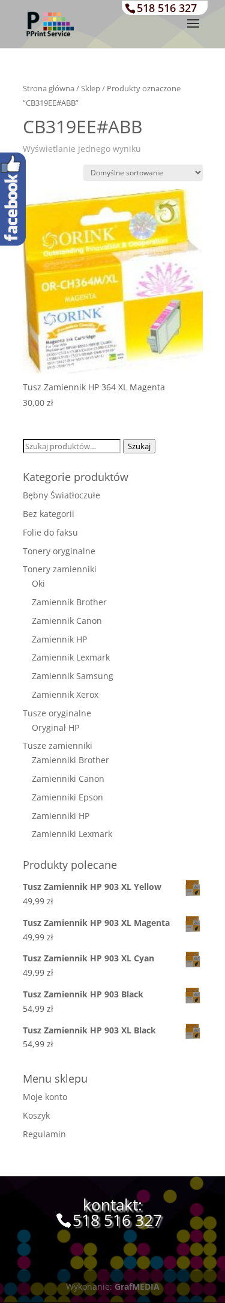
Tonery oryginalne (59, 551)
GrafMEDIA (137, 1286)
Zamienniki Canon (68, 778)
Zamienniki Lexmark (72, 833)
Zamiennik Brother (69, 602)
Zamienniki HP (60, 815)
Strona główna (48, 88)
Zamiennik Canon (67, 620)
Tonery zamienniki (60, 569)
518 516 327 (167, 8)
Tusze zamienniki (57, 745)
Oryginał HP (55, 727)
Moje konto (45, 1096)
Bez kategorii (48, 513)
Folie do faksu (50, 532)
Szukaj (139, 446)
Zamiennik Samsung (72, 676)
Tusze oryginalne (57, 713)
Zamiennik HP (59, 639)
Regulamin (44, 1134)
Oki (38, 583)
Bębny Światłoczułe (61, 495)
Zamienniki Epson (67, 797)
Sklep (90, 88)
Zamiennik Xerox (65, 694)
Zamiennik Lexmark (71, 657)
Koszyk (36, 1115)
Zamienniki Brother (70, 760)
